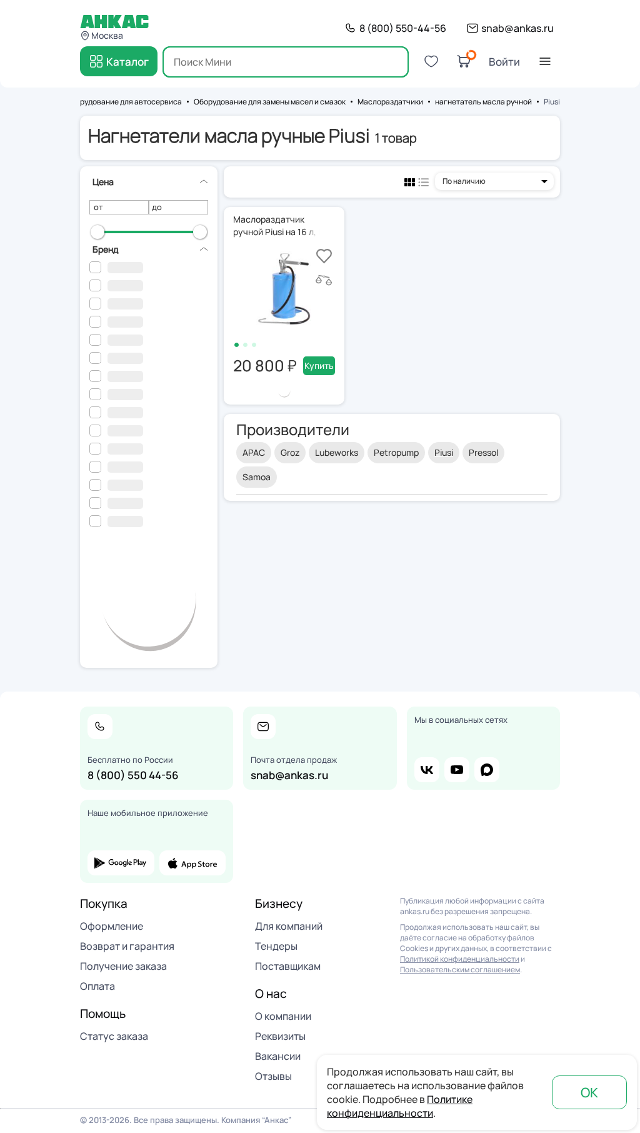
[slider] (97, 232)
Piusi (443, 452)
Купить (319, 365)
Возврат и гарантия (127, 946)
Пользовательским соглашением (460, 969)
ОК (589, 1092)
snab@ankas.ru (517, 28)
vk (426, 769)
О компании (283, 1016)
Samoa (256, 477)
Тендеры (276, 946)
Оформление (111, 926)
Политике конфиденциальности (399, 1106)
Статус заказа (114, 1036)
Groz (290, 452)
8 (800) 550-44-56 (402, 28)
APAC (253, 452)
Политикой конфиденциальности (459, 959)
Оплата (97, 986)
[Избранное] (431, 61)
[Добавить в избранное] (324, 256)
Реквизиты (280, 1036)
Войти (504, 61)
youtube (456, 769)
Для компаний (288, 926)
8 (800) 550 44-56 (133, 775)
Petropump (396, 452)
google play (121, 862)
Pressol (483, 452)
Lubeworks (336, 452)
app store (192, 862)
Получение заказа (123, 966)
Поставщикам (288, 966)
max (486, 769)
